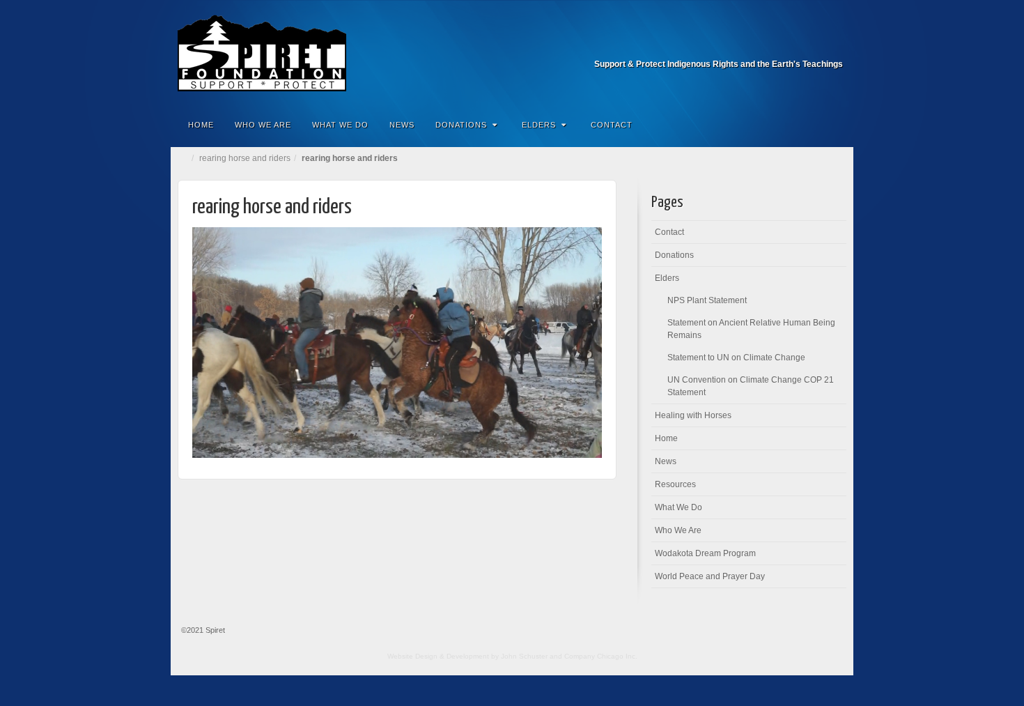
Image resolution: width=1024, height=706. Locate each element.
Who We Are (263, 125)
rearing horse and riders (244, 158)
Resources (675, 484)
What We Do (340, 125)
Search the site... (833, 124)
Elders (539, 125)
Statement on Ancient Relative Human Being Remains (751, 329)
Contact (612, 125)
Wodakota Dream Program (705, 553)
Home (201, 125)
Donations (461, 125)
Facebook (833, 44)
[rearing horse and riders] (397, 341)
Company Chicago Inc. (600, 656)
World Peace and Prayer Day (710, 576)
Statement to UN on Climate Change (736, 357)
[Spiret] (512, 52)
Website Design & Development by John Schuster (467, 656)
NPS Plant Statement (707, 300)
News (401, 125)
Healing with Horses (693, 415)
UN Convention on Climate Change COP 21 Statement (750, 386)
